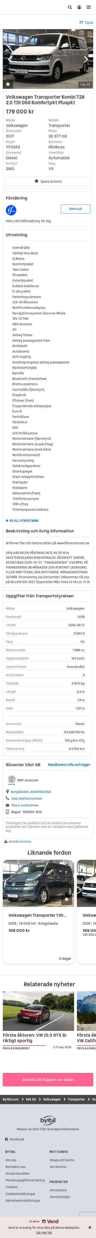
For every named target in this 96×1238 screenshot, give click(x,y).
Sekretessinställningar (23, 1200)
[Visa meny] (88, 7)
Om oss (11, 1160)
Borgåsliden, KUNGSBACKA (31, 792)
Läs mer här (44, 1232)
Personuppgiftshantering (25, 1180)
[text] (12, 7)
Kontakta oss (15, 1166)
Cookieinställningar (20, 1194)
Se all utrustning (24, 521)
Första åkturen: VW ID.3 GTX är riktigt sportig (35, 1038)
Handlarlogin (60, 1197)
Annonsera (58, 1190)
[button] (8, 84)
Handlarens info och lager (69, 764)
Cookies (11, 1187)
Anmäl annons (20, 842)
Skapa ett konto (62, 1160)
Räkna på (75, 209)
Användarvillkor (18, 1173)
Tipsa (88, 22)
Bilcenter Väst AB (23, 765)
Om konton (58, 1166)
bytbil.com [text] (48, 1120)
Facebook (17, 1139)
